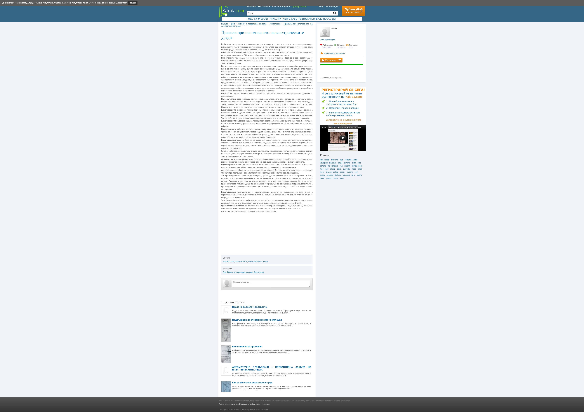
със (341, 166)
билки (355, 160)
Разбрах (132, 3)
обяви (332, 169)
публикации (327, 40)
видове (330, 175)
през (354, 169)
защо (340, 163)
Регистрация (331, 6)
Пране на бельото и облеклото (249, 307)
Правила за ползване (228, 404)
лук (321, 169)
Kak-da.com (236, 409)
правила (226, 262)
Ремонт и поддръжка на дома (252, 24)
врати (342, 172)
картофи (346, 169)
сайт (326, 169)
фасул (329, 172)
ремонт (329, 178)
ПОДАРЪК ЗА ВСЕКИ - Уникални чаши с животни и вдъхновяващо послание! (291, 19)
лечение (334, 160)
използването (241, 262)
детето (347, 163)
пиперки (346, 175)
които (359, 175)
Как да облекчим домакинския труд (252, 382)
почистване (333, 166)
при (232, 262)
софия (347, 166)
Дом (233, 24)
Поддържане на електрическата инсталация (257, 319)
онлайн (347, 160)
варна (322, 175)
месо (322, 172)
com (356, 172)
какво (326, 160)
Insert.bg (245, 409)
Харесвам (330, 60)
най (341, 160)
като (353, 175)
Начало (224, 24)
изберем (324, 163)
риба (360, 169)
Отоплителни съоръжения (247, 346)
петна (354, 166)
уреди (265, 262)
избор (335, 172)
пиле (322, 178)
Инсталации (275, 24)
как (321, 160)
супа (354, 163)
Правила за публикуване (250, 404)
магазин (332, 163)
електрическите (255, 262)
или (359, 163)
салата (323, 166)
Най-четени (264, 6)
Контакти (266, 404)
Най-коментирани (281, 6)
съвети (350, 172)
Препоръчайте (299, 6)
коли (342, 178)
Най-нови (251, 6)
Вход (320, 6)
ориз (339, 169)
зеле (336, 178)
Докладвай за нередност (334, 53)
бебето (338, 175)
